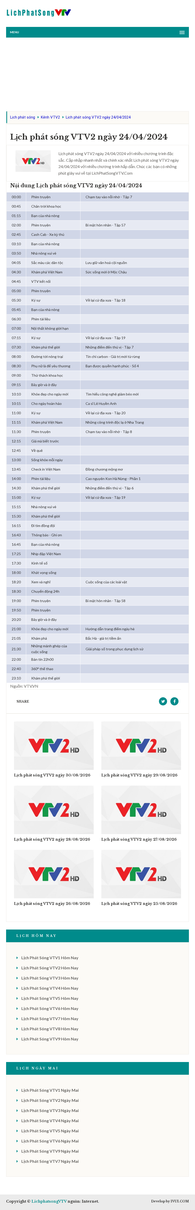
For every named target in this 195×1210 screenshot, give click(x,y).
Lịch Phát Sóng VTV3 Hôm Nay (49, 977)
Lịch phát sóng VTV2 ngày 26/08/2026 (52, 903)
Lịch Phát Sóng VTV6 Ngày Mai (50, 1140)
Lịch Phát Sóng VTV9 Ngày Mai (50, 1151)
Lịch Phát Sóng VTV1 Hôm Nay (49, 957)
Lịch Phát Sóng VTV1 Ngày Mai (50, 1090)
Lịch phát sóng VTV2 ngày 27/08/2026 (139, 839)
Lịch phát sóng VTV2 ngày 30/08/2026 (52, 775)
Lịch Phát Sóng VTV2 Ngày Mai (50, 1100)
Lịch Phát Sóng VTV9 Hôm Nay (49, 1038)
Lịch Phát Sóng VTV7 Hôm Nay (49, 1018)
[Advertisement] (97, 75)
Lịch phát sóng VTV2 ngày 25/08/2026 (139, 903)
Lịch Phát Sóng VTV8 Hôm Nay (49, 1028)
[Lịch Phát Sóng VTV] (39, 11)
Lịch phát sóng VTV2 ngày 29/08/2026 (139, 775)
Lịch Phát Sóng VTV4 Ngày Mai (50, 1120)
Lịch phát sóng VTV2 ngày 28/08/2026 (52, 839)
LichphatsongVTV (49, 1201)
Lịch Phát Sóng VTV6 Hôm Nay (49, 1008)
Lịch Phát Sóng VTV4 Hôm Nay (49, 988)
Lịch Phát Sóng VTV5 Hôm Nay (49, 998)
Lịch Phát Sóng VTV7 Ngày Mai (50, 1161)
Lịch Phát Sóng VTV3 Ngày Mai (50, 1110)
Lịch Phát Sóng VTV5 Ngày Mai (50, 1130)
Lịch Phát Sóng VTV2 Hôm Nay (49, 967)
